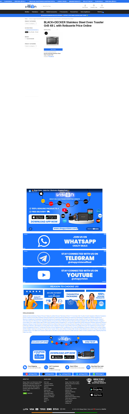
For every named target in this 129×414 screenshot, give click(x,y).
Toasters (26, 330)
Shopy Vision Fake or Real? (72, 382)
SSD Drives (51, 324)
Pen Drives (83, 324)
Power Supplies (54, 325)
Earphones (52, 317)
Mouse (104, 322)
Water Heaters (31, 329)
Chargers (78, 320)
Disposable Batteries (64, 330)
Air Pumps (94, 329)
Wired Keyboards (85, 322)
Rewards (46, 387)
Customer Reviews (49, 385)
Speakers (92, 316)
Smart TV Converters (72, 316)
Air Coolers (74, 327)
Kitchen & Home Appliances (50, 51)
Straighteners (30, 327)
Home (26, 18)
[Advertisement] (31, 73)
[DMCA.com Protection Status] (33, 393)
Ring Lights (40, 322)
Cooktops (39, 329)
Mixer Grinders (67, 329)
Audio (87, 316)
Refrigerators (81, 327)
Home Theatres (27, 317)
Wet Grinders (75, 329)
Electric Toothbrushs (40, 327)
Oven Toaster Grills (53, 329)
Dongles (78, 324)
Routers (73, 324)
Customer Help (94, 7)
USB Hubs (26, 325)
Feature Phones (41, 316)
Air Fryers (45, 329)
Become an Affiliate (49, 396)
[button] (101, 12)
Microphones (71, 319)
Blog (45, 401)
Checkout (102, 7)
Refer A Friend (47, 388)
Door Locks (32, 330)
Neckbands (80, 317)
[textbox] (31, 23)
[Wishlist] (61, 34)
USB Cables (90, 320)
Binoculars (48, 330)
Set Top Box (82, 316)
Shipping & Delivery (70, 391)
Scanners (103, 324)
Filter (27, 32)
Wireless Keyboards (96, 322)
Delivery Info (68, 390)
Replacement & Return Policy (72, 396)
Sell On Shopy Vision (49, 395)
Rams (56, 324)
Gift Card (46, 382)
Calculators (55, 330)
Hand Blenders (84, 329)
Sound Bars (35, 317)
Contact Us (68, 403)
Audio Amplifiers (80, 319)
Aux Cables (33, 322)
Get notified (53, 59)
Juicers (61, 329)
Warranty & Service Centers (72, 383)
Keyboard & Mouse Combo (30, 324)
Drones (39, 324)
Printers (98, 324)
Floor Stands (99, 319)
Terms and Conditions (70, 398)
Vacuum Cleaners (90, 327)
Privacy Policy (68, 400)
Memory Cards (91, 324)
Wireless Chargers (98, 320)
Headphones (87, 317)
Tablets (48, 316)
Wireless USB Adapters (36, 325)
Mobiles (25, 316)
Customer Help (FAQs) (71, 388)
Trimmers (99, 325)
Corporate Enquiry (48, 393)
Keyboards (77, 322)
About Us (46, 400)
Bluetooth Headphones (29, 319)
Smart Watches (63, 320)
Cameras (44, 324)
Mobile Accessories (53, 320)
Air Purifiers (99, 327)
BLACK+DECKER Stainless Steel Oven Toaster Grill (52, 54)
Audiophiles (39, 319)
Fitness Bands (71, 320)
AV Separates (43, 320)
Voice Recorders (27, 320)
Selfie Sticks (47, 322)
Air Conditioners (66, 327)
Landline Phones (55, 316)
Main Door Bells (28, 332)
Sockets (68, 324)
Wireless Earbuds (43, 317)
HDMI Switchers (75, 330)
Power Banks (26, 322)
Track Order (68, 385)
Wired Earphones (60, 317)
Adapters (83, 320)
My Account (85, 7)
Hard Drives (61, 324)
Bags (80, 325)
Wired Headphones (96, 317)
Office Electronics (73, 325)
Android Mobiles (32, 316)
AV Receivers (35, 320)
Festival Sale (47, 390)
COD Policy (68, 393)
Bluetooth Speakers (101, 316)
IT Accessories (70, 322)
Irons (90, 329)
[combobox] (31, 23)
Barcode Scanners (40, 330)
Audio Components (90, 319)
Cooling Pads (46, 325)
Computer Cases (63, 325)
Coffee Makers (102, 329)
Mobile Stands (55, 322)
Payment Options (69, 395)
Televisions (63, 316)
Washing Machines (101, 330)
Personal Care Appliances (89, 325)
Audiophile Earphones (48, 319)
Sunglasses (62, 322)
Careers (46, 398)
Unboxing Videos (48, 383)
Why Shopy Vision (48, 391)
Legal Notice (68, 401)
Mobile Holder (92, 330)
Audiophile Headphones (61, 319)
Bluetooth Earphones (70, 317)
